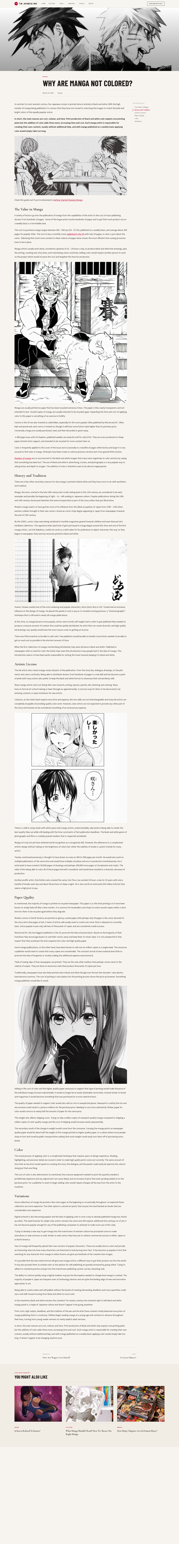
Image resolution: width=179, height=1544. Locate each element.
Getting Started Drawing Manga (67, 200)
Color (136, 118)
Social (81, 4)
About (91, 4)
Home (44, 4)
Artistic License (140, 113)
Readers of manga (22, 458)
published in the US (75, 234)
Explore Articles (155, 4)
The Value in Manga (141, 107)
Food (61, 4)
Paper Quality (139, 116)
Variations (138, 121)
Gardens (71, 4)
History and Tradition (142, 110)
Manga (45, 77)
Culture (52, 4)
